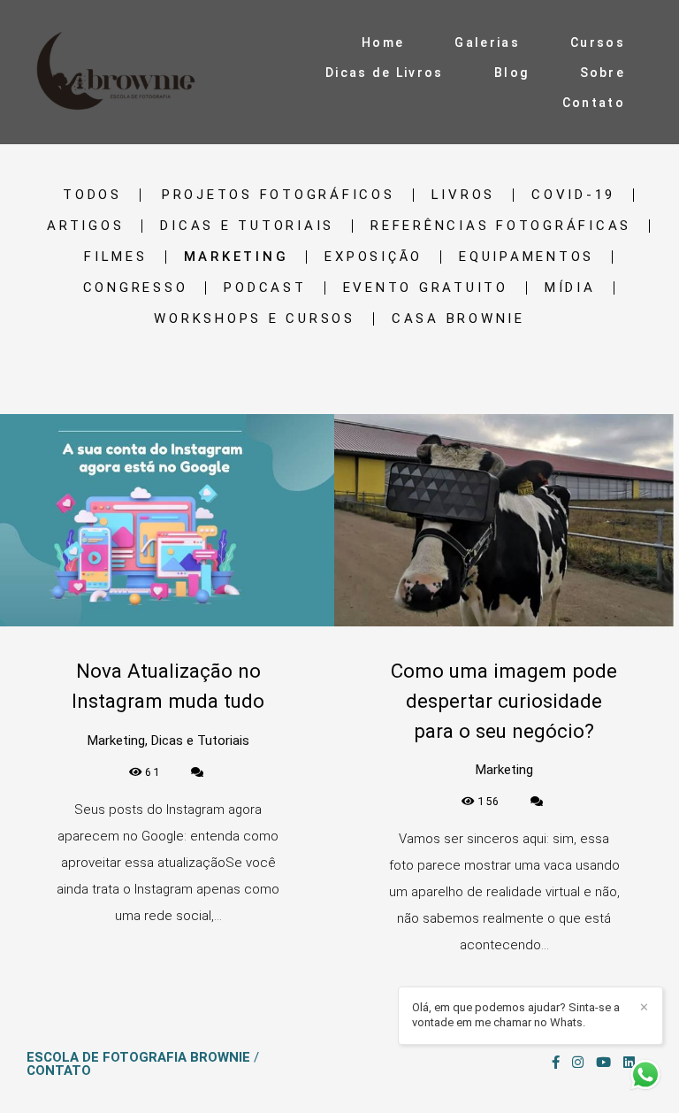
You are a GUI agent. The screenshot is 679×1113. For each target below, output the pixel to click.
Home (383, 42)
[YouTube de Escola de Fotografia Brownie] (603, 1062)
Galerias (486, 42)
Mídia (570, 288)
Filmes (116, 257)
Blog (511, 72)
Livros (463, 195)
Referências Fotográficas (500, 226)
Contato (593, 103)
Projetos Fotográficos (278, 195)
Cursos (597, 42)
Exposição (373, 257)
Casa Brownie (458, 319)
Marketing (236, 257)
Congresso (135, 288)
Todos (92, 195)
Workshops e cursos (254, 319)
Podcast (265, 288)
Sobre (603, 72)
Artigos (85, 226)
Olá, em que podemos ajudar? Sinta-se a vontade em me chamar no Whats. (516, 1015)
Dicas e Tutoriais (247, 226)
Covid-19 (573, 195)
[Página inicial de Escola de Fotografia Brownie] (120, 72)
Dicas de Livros (384, 72)
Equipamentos (526, 257)
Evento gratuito (425, 288)
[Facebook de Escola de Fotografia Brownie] (556, 1062)
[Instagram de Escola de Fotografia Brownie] (578, 1062)
